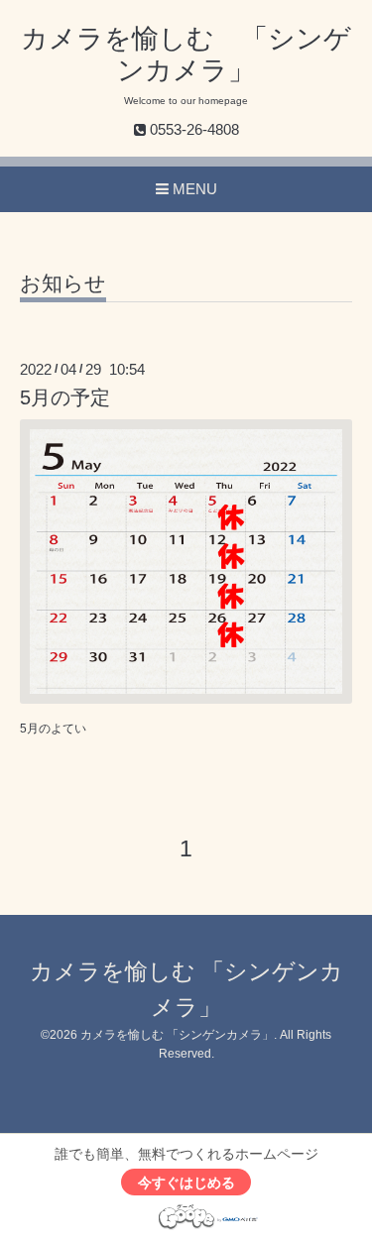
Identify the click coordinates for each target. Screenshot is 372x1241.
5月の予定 (65, 397)
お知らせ (63, 283)
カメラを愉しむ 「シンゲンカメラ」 (177, 1035)
